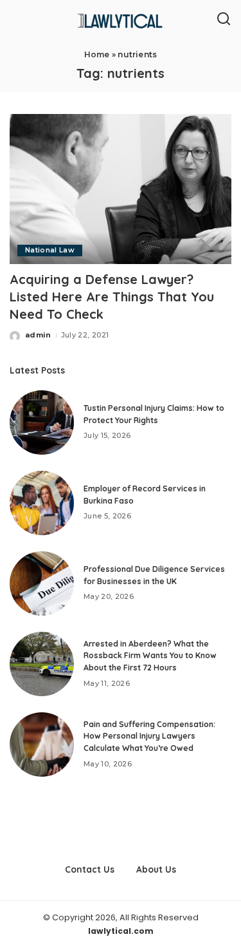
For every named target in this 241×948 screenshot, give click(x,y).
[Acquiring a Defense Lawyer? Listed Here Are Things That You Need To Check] (120, 189)
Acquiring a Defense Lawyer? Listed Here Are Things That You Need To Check (112, 296)
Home (97, 54)
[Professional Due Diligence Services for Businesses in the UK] (42, 583)
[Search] (223, 19)
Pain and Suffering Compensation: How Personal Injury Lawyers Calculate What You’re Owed (149, 736)
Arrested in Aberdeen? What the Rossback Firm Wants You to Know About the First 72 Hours (150, 655)
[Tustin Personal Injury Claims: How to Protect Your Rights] (42, 422)
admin (38, 334)
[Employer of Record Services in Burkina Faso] (42, 503)
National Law (50, 250)
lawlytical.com (121, 930)
